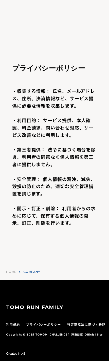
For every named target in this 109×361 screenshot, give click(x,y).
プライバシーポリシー (43, 324)
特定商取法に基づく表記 (86, 324)
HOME (11, 272)
